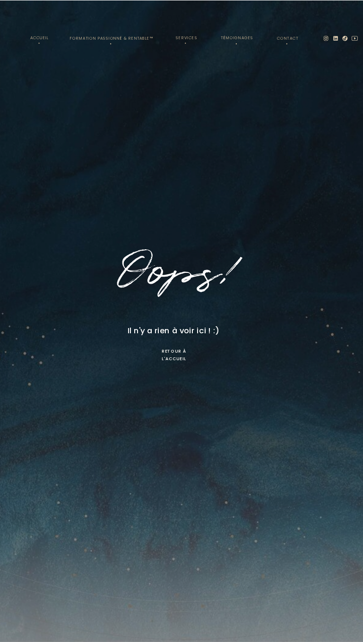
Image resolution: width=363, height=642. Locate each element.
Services (186, 38)
